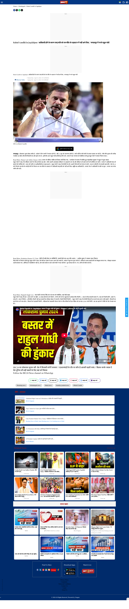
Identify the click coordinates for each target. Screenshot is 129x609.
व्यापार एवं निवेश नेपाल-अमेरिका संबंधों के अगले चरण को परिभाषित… (51, 527)
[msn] (58, 570)
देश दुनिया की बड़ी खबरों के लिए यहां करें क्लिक (30, 370)
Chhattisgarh (21, 6)
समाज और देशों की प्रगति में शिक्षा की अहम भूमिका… (26, 554)
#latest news (48, 385)
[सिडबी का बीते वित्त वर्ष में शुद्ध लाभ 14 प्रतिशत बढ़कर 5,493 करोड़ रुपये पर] (77, 544)
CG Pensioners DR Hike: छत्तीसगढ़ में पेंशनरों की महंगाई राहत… (42, 429)
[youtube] (43, 570)
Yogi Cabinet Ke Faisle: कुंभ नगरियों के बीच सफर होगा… (41, 408)
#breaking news (21, 385)
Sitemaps (53, 570)
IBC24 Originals (30, 401)
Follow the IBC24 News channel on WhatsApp (33, 373)
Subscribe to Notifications (126, 306)
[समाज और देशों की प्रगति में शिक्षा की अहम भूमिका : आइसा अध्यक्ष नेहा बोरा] (26, 544)
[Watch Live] (88, 573)
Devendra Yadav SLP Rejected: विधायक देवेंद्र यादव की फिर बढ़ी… (76, 527)
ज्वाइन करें (34, 380)
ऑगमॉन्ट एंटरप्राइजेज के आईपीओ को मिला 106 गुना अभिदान (51, 554)
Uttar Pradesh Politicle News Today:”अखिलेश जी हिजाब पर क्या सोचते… (45, 418)
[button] (2, 2)
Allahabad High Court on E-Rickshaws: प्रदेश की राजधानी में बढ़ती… (44, 398)
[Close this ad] (128, 599)
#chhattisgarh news (35, 385)
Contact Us (64, 586)
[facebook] (37, 570)
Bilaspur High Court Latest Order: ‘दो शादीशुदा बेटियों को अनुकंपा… (101, 527)
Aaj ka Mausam (30, 441)
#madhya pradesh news (62, 385)
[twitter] (40, 570)
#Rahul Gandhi (77, 385)
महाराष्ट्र (26, 556)
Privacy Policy (64, 580)
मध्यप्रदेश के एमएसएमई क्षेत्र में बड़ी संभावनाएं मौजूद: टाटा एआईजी (102, 554)
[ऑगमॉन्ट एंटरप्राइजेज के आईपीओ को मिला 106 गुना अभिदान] (51, 544)
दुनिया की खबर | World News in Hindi (51, 530)
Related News (20, 448)
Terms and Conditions (64, 584)
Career (64, 588)
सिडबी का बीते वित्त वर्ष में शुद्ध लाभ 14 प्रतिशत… (77, 554)
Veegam (77, 597)
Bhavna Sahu (20, 80)
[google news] (46, 570)
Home (15, 6)
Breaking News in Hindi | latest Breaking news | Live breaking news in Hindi (45, 421)
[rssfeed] (49, 570)
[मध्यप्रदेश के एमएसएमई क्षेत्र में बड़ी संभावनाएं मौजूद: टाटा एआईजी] (102, 544)
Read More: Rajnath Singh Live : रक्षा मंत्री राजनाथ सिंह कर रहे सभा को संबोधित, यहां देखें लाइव (41, 295)
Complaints (64, 582)
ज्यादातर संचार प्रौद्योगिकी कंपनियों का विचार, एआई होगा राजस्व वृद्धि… (26, 527)
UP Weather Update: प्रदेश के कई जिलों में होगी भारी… (40, 439)
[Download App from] (70, 571)
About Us (64, 590)
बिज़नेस (26, 530)
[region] (66, 26)
